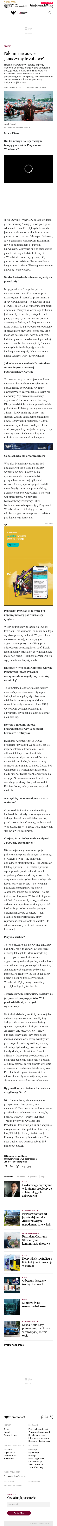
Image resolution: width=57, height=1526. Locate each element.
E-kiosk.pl (32, 1449)
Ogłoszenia (9, 1452)
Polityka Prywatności (38, 1429)
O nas (6, 1429)
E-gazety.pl (33, 1452)
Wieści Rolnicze (35, 1464)
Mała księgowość (36, 1458)
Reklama (8, 1449)
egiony (23, 12)
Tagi (43, 1177)
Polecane (21, 1177)
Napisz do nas (10, 1435)
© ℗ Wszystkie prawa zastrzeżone (20, 1159)
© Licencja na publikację (15, 1156)
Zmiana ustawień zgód (39, 1432)
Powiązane (8, 1177)
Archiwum (9, 1458)
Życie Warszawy (35, 1467)
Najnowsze (33, 1177)
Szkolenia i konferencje (15, 1476)
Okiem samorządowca (30, 1233)
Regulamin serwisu (37, 1435)
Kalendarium (34, 1481)
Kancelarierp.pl (35, 1461)
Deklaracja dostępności (39, 1441)
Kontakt (7, 1432)
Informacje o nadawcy (38, 1438)
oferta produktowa (13, 1486)
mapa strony (9, 1481)
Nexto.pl (32, 1455)
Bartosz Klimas (11, 133)
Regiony (7, 46)
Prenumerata (10, 1455)
